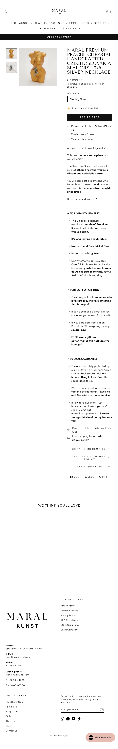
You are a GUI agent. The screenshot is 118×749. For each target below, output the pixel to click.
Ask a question (89, 466)
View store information (82, 139)
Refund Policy (68, 605)
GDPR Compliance (70, 629)
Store (8, 726)
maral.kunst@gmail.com (85, 413)
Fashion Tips (12, 706)
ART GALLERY (48, 28)
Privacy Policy (68, 615)
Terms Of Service (69, 610)
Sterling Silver (78, 99)
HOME (12, 23)
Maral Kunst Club (14, 702)
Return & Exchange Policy (89, 458)
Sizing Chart (12, 711)
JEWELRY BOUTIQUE (50, 23)
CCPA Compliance (70, 625)
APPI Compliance (69, 620)
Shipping (85, 83)
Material (74, 93)
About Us (10, 721)
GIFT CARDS (71, 28)
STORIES (100, 23)
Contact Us (11, 730)
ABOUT (24, 23)
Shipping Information (90, 449)
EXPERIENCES (79, 23)
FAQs (8, 716)
